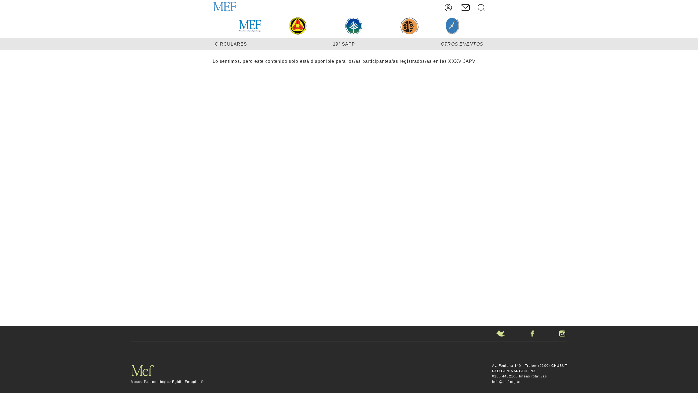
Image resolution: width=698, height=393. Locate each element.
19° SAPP (344, 44)
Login (448, 7)
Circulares (231, 44)
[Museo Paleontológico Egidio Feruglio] (228, 7)
